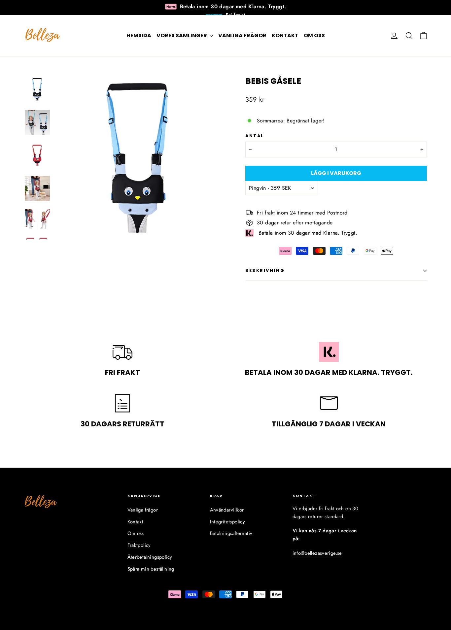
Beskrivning (265, 270)
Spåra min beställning (150, 569)
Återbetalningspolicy (149, 557)
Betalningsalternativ (231, 533)
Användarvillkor (227, 510)
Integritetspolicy (227, 521)
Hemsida (138, 35)
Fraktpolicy (139, 545)
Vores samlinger (182, 35)
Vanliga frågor (242, 35)
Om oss (314, 35)
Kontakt (285, 35)
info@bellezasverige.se (317, 553)
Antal (254, 135)
